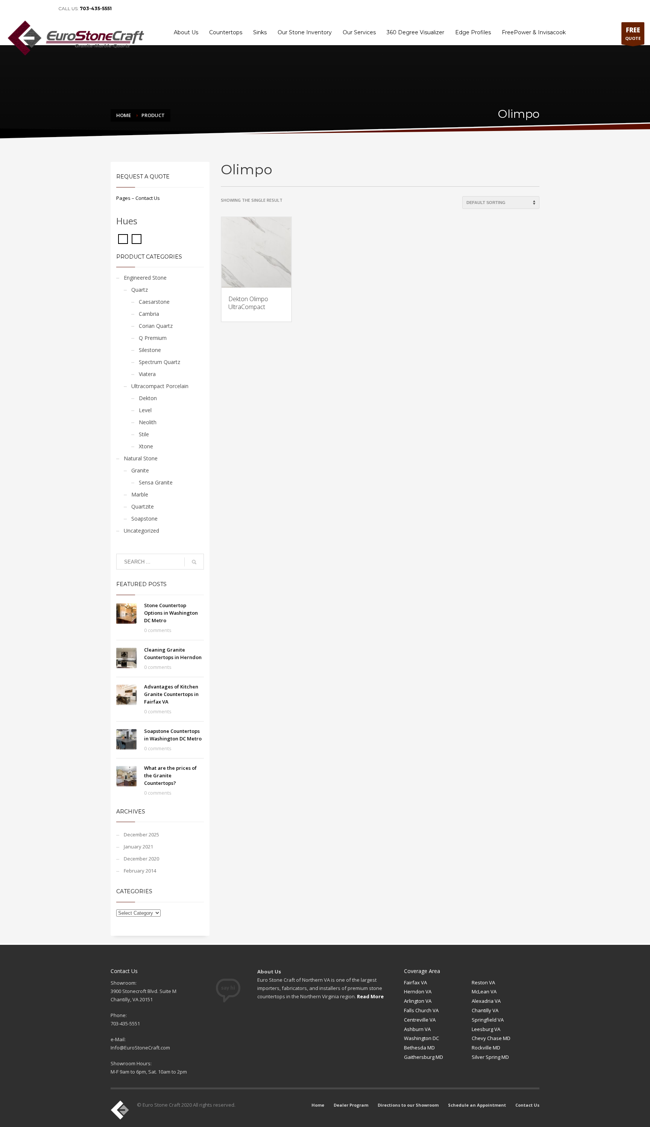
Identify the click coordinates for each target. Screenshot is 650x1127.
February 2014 (140, 870)
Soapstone (144, 518)
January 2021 (138, 846)
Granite (140, 470)
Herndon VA (417, 991)
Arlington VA (417, 1001)
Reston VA (483, 982)
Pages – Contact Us (138, 198)
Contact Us (630, 8)
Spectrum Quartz (159, 362)
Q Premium (153, 337)
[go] (194, 562)
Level (145, 410)
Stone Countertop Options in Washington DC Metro (171, 613)
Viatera (147, 374)
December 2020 (141, 858)
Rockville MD (486, 1047)
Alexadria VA (486, 1001)
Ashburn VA (417, 1029)
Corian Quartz (156, 325)
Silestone (150, 349)
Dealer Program (472, 8)
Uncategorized (141, 530)
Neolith (147, 422)
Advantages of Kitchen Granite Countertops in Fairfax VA (171, 694)
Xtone (146, 446)
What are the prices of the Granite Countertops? (170, 775)
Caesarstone (154, 301)
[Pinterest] (33, 8)
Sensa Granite (156, 482)
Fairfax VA (415, 982)
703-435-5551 (96, 8)
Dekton (148, 398)
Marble (139, 494)
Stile (144, 434)
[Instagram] (45, 8)
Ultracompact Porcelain (159, 386)
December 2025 (141, 834)
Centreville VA (420, 1019)
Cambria (149, 313)
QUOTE (633, 33)
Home (443, 8)
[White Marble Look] (136, 238)
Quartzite (142, 506)
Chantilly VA (485, 1010)
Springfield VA (488, 1019)
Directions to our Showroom (522, 8)
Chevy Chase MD (491, 1038)
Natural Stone (141, 458)
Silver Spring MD (490, 1057)
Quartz (139, 289)
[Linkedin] (22, 8)
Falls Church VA (421, 1010)
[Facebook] (11, 8)
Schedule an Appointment (584, 8)
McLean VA (484, 991)
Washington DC (421, 1038)
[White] (123, 238)
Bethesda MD (419, 1047)
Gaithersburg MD (423, 1057)
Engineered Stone (145, 277)
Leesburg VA (486, 1029)
